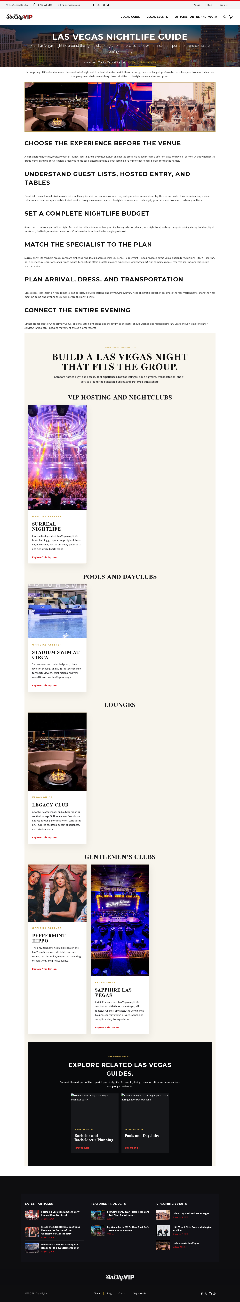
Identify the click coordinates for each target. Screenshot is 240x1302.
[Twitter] (98, 5)
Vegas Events (157, 16)
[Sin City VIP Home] (120, 1277)
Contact (223, 4)
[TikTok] (108, 5)
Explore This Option (44, 557)
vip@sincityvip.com (71, 4)
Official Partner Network (196, 16)
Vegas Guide (130, 16)
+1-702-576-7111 (44, 4)
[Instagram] (103, 5)
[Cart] (232, 17)
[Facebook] (93, 5)
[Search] (224, 17)
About (197, 4)
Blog (210, 4)
